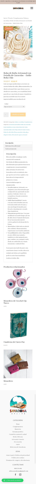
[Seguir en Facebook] (15, 475)
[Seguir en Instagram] (20, 474)
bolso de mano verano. (24, 129)
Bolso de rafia (7, 132)
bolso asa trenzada (25, 124)
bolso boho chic (20, 127)
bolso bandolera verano (10, 127)
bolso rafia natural (13, 135)
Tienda (10, 18)
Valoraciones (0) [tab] (10, 149)
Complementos (18, 18)
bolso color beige (13, 129)
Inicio (5, 18)
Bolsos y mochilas (19, 122)
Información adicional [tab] (12, 146)
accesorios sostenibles (14, 124)
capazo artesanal (22, 135)
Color (6, 104)
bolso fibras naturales (16, 132)
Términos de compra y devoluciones (18, 460)
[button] (29, 28)
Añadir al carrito (18, 114)
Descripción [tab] (9, 143)
